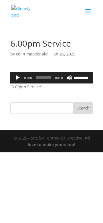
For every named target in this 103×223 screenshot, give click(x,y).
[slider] (82, 77)
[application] (51, 77)
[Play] (18, 78)
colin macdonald (32, 54)
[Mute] (69, 78)
